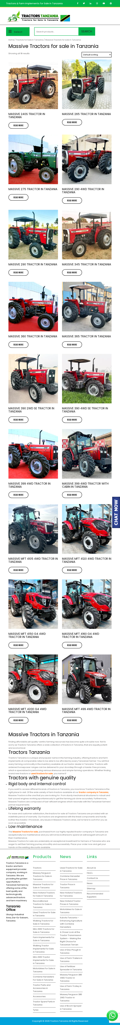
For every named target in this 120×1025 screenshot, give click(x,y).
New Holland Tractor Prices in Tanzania (70, 903)
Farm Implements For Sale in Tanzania (43, 939)
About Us (91, 867)
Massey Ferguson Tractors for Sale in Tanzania (42, 876)
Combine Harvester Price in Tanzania (70, 878)
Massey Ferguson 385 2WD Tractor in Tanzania (71, 997)
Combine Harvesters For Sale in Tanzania (43, 978)
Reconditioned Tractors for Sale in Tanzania (42, 904)
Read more (18, 125)
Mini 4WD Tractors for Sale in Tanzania (43, 931)
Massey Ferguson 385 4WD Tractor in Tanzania (71, 977)
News (89, 883)
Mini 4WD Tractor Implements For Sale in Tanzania (43, 960)
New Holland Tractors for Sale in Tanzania (44, 894)
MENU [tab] (109, 13)
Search (86, 31)
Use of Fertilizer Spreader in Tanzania (71, 968)
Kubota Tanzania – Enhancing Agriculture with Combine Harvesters (71, 922)
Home (11, 39)
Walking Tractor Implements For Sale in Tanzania (43, 948)
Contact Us (92, 878)
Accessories (39, 996)
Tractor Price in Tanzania (67, 886)
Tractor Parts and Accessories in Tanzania (41, 988)
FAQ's (89, 873)
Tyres (35, 1009)
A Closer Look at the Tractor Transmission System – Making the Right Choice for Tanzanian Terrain (70, 938)
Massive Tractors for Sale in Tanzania (43, 886)
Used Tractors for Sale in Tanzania (44, 914)
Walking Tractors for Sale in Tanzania (43, 922)
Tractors (37, 867)
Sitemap (91, 888)
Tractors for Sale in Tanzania (29, 39)
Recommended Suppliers (95, 895)
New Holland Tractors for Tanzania (71, 894)
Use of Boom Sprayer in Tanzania (71, 1007)
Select (18, 31)
